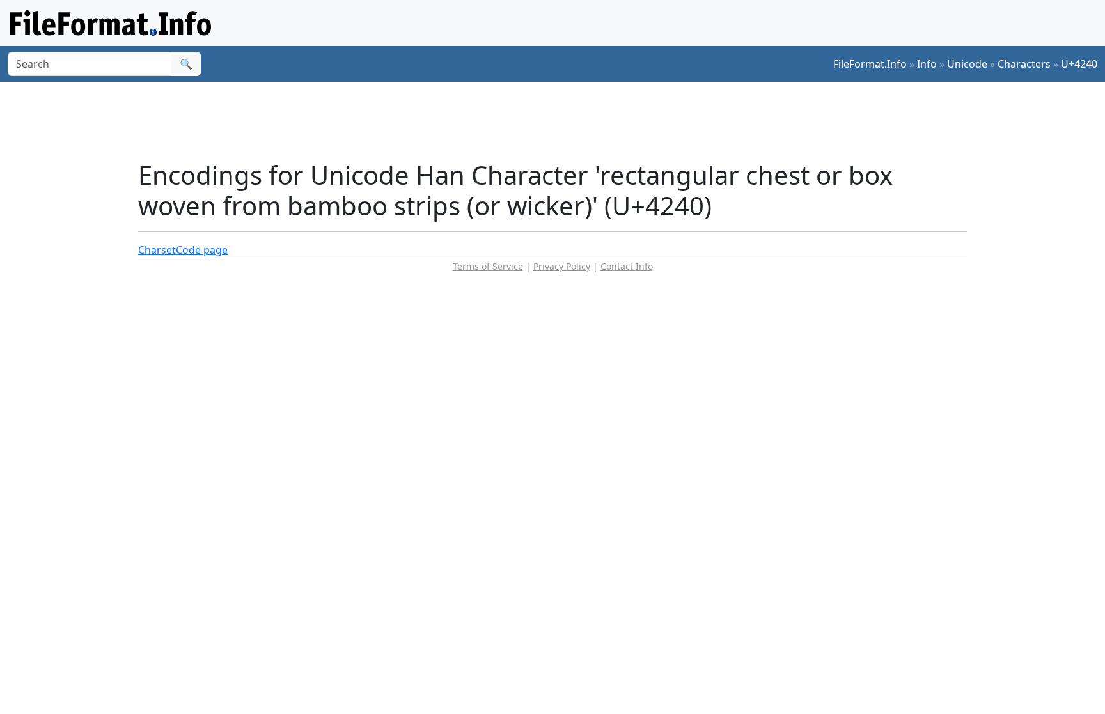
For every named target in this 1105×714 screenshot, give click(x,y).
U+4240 (1079, 64)
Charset (157, 250)
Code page (202, 250)
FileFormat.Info (870, 64)
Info (927, 64)
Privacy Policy (561, 266)
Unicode (967, 64)
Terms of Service (488, 266)
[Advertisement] (560, 121)
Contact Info (626, 266)
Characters (1024, 64)
